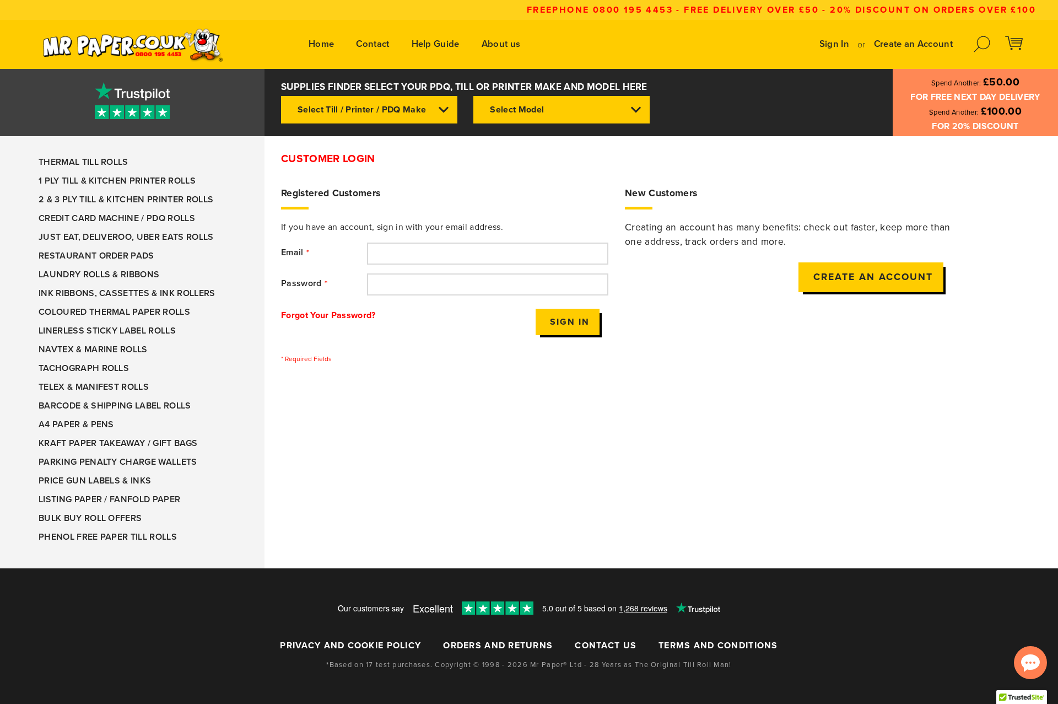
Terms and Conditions (718, 645)
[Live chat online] (1030, 662)
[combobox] (369, 109)
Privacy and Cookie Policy (350, 645)
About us (501, 44)
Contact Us (605, 645)
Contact (372, 44)
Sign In (834, 44)
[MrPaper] (132, 44)
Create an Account (913, 44)
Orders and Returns (498, 645)
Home (321, 44)
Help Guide (436, 44)
